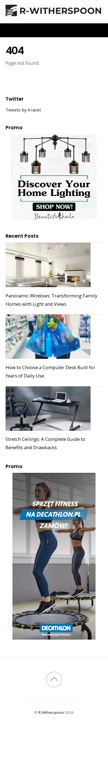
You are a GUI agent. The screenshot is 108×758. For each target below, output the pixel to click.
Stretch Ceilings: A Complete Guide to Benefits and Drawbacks (45, 443)
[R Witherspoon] (54, 13)
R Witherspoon (51, 712)
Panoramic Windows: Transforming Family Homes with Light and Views (51, 299)
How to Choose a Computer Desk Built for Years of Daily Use (50, 371)
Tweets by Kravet (23, 110)
